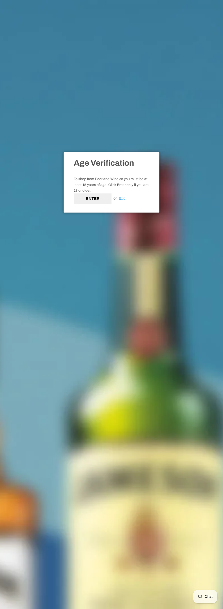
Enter (93, 199)
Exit (122, 198)
